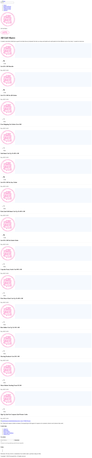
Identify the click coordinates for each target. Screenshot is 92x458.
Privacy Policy (6, 431)
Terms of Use (6, 434)
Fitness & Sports (7, 7)
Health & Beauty (7, 6)
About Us (5, 429)
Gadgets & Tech (7, 9)
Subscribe (17, 440)
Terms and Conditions (8, 433)
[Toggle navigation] (1, 1)
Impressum (5, 430)
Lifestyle (5, 10)
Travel (4, 5)
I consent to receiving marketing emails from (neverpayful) (12, 443)
